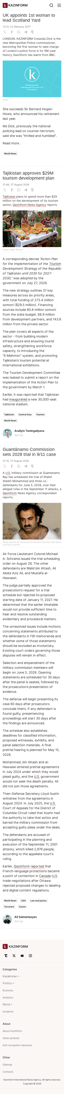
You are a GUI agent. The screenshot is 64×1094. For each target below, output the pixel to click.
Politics (7, 983)
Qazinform (10, 493)
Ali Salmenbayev (25, 916)
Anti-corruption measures (17, 1045)
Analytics (8, 997)
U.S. (8, 473)
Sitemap (7, 1064)
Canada (45, 876)
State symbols (11, 1038)
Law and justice (38, 900)
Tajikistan (9, 196)
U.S (54, 876)
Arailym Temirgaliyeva (29, 430)
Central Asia (25, 414)
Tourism (55, 264)
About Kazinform (12, 1030)
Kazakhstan (10, 976)
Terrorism (9, 906)
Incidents (8, 1011)
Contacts (8, 1071)
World (6, 1004)
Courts (22, 906)
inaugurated (18, 399)
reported (38, 866)
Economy (8, 990)
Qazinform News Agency (29, 204)
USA (23, 900)
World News (10, 153)
